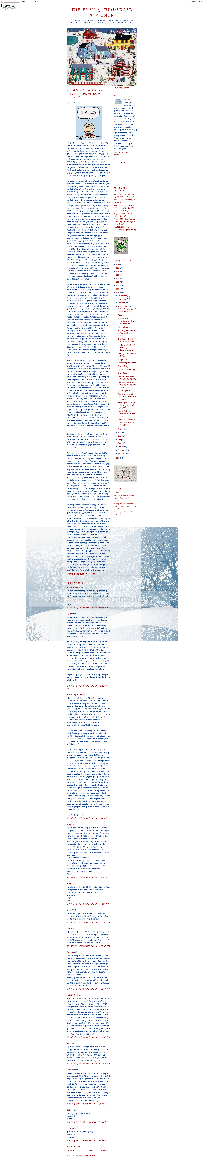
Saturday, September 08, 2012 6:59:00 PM (88, 989)
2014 (117, 285)
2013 (117, 289)
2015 (117, 282)
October (121, 303)
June (120, 436)
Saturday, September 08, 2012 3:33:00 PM (88, 922)
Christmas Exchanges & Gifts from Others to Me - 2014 (125, 506)
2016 (117, 278)
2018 (117, 271)
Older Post (105, 1150)
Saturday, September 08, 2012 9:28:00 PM (88, 1064)
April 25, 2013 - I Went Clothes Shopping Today (125, 228)
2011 (117, 458)
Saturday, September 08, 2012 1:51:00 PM (88, 877)
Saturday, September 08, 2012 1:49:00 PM (88, 818)
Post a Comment (74, 1146)
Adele (69, 614)
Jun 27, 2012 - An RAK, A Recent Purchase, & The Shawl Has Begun (124, 208)
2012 (117, 292)
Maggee (70, 1070)
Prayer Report (124, 359)
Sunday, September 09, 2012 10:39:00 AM (87, 1140)
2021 (117, 268)
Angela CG (71, 995)
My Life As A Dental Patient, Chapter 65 (83, 95)
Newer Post (72, 1150)
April (120, 443)
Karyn (69, 824)
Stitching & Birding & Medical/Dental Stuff (126, 333)
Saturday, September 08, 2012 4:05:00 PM (88, 946)
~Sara (69, 928)
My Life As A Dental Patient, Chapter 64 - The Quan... (127, 385)
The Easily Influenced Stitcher (102, 12)
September (122, 306)
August (121, 429)
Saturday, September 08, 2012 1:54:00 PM (88, 904)
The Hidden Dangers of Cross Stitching (126, 340)
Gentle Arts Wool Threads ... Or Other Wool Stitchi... (127, 397)
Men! (120, 315)
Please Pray (123, 366)
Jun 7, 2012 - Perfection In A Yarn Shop (124, 201)
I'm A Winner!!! (124, 327)
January (121, 454)
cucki (69, 1110)
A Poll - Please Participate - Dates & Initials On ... (127, 321)
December (122, 295)
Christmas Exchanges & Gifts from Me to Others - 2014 (125, 498)
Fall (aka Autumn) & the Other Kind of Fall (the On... (126, 422)
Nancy (69, 952)
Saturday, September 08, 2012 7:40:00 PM (88, 1037)
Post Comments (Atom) (88, 1155)
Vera (69, 1043)
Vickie (69, 910)
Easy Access (123, 373)
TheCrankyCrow (74, 694)
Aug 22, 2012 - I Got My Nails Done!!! (124, 214)
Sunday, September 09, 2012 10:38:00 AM (87, 1122)
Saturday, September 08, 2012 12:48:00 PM (87, 687)
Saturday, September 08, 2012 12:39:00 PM (88, 608)
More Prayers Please (127, 363)
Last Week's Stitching (126, 369)
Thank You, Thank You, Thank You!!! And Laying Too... (127, 405)
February (122, 450)
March (121, 447)
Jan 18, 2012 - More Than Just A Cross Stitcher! (124, 195)
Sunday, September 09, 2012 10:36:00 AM (87, 1104)
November (122, 299)
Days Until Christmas (122, 88)
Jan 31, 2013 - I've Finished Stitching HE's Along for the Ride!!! (124, 221)
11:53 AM (91, 574)
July (119, 432)
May (120, 440)
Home (89, 1150)
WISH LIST (118, 515)
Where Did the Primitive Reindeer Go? (126, 414)
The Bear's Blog (73, 587)
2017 (117, 275)
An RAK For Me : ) (125, 391)
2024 (118, 264)
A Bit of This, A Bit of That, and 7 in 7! (127, 310)
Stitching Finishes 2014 (123, 512)
